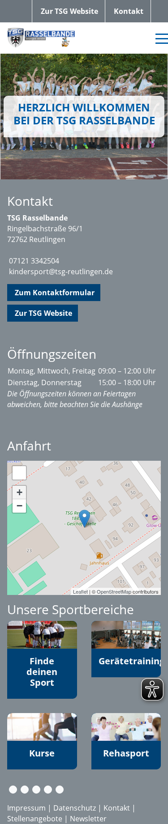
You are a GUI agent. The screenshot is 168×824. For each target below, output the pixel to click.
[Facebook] (25, 790)
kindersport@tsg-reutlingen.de (61, 271)
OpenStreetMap (114, 591)
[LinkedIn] (60, 790)
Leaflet (80, 591)
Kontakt (116, 808)
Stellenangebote (34, 819)
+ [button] (19, 492)
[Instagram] (36, 790)
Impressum (26, 808)
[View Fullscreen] (19, 473)
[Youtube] (48, 790)
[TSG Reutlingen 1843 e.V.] (84, 519)
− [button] (19, 505)
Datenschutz (74, 808)
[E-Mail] (13, 790)
